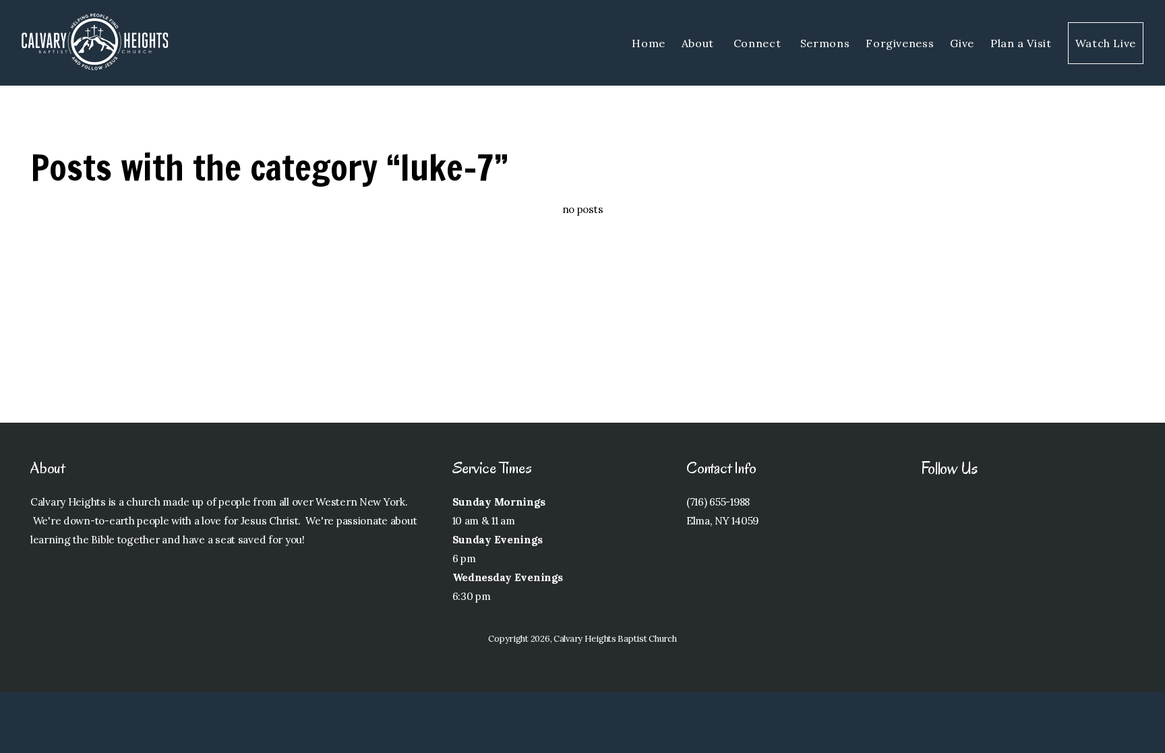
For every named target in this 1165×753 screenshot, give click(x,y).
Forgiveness (900, 43)
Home (648, 43)
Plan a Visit (1021, 43)
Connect (759, 43)
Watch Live (1105, 43)
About (699, 43)
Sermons (824, 43)
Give (962, 43)
